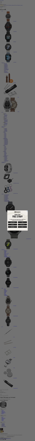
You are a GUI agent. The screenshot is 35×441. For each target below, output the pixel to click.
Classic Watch (12, 222)
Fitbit (22, 222)
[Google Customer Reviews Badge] (7, 106)
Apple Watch (22, 224)
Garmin (12, 224)
